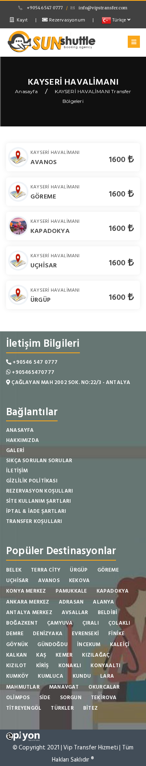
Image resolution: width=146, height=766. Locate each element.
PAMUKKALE (71, 591)
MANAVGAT (64, 687)
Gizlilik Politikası (32, 480)
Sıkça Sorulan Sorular (39, 460)
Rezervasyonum (66, 20)
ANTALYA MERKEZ (29, 612)
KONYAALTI (105, 665)
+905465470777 (32, 372)
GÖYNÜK (17, 644)
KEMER (64, 655)
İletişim (17, 470)
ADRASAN (71, 601)
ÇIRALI (90, 623)
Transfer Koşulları (34, 521)
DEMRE (15, 633)
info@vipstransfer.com (103, 8)
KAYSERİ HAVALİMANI (55, 152)
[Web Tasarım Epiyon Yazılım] (23, 735)
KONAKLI (69, 665)
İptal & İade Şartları (36, 511)
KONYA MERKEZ (26, 591)
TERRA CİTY (45, 569)
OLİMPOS (18, 697)
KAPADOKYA (50, 231)
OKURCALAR (104, 687)
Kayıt (21, 20)
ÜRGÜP (40, 299)
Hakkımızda (22, 440)
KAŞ (41, 655)
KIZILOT (16, 665)
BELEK (13, 569)
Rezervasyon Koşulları (39, 490)
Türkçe (119, 20)
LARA (107, 676)
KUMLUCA (50, 676)
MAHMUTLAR (23, 687)
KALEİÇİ (119, 644)
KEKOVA (79, 580)
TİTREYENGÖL (23, 708)
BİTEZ (90, 708)
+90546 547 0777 (45, 8)
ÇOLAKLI (119, 623)
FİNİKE (116, 633)
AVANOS (43, 162)
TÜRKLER (62, 708)
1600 (118, 159)
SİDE (45, 697)
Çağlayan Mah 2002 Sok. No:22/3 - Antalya (70, 382)
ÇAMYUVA (60, 623)
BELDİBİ (107, 612)
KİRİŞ (42, 665)
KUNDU (82, 676)
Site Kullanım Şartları (38, 501)
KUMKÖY (17, 676)
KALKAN (16, 655)
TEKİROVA (104, 697)
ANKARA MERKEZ (27, 601)
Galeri (15, 450)
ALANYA (103, 601)
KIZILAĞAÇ (96, 655)
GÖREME (43, 196)
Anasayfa (26, 91)
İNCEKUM (88, 644)
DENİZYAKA (47, 633)
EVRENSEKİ (85, 633)
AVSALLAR (75, 612)
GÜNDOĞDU (52, 644)
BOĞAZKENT (22, 623)
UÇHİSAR (43, 265)
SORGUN (71, 697)
